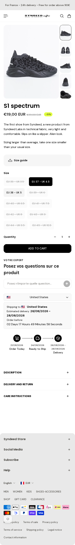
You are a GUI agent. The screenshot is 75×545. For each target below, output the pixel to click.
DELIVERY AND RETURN (18, 384)
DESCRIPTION (12, 372)
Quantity (10, 237)
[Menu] (5, 16)
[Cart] (69, 16)
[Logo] (37, 16)
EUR (28, 483)
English (8, 483)
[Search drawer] (62, 16)
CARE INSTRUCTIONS (17, 396)
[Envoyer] (67, 283)
